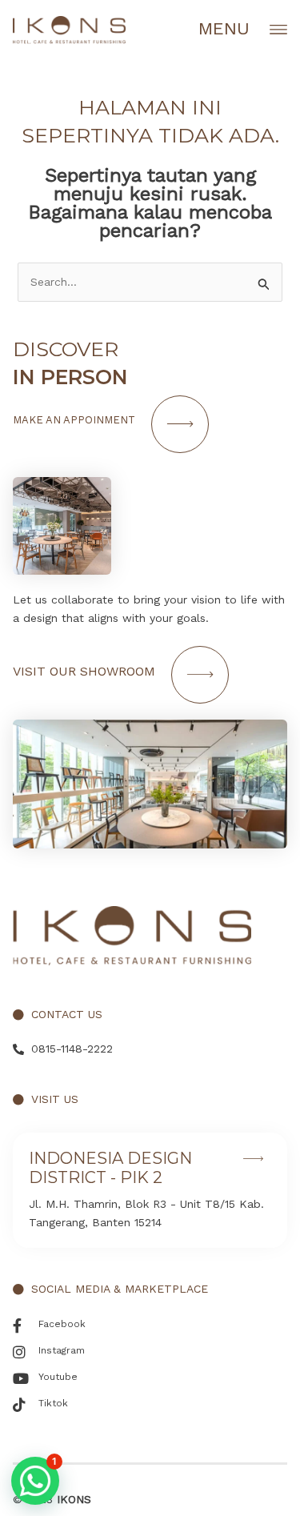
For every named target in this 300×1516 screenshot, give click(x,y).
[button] (35, 1481)
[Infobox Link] (150, 1190)
